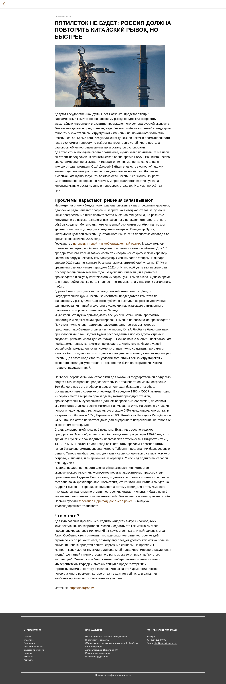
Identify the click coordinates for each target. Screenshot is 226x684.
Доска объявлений (33, 646)
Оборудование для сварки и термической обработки (111, 643)
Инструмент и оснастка (97, 640)
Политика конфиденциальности (113, 675)
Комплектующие (93, 646)
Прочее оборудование (96, 656)
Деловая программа (34, 650)
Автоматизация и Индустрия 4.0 (101, 650)
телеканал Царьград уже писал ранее (106, 501)
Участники (29, 640)
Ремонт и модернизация (97, 653)
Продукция (29, 643)
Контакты (28, 660)
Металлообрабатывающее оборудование (106, 636)
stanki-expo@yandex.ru (165, 643)
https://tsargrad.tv (81, 588)
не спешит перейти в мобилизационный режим (106, 243)
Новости (28, 653)
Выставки (28, 656)
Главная (28, 636)
